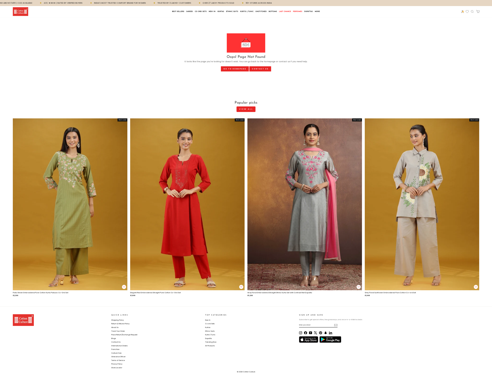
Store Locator (116, 368)
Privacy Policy (116, 364)
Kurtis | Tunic (210, 335)
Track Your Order (118, 331)
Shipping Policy (117, 320)
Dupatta (208, 338)
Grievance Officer (118, 357)
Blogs (113, 338)
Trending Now (210, 342)
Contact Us (260, 69)
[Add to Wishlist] (124, 287)
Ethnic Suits (210, 331)
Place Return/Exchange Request (124, 335)
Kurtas (207, 327)
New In (207, 320)
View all (246, 109)
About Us (115, 327)
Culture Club (116, 353)
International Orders (119, 346)
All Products (210, 346)
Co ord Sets (210, 324)
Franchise (115, 349)
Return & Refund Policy (120, 324)
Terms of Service (118, 360)
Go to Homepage (234, 69)
